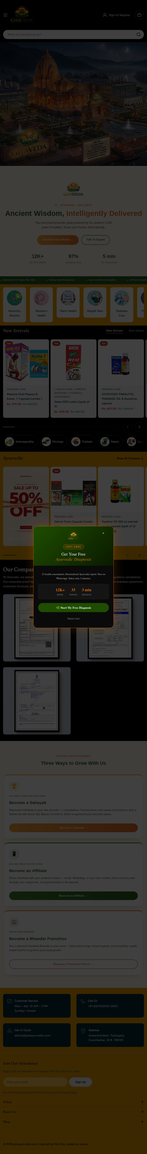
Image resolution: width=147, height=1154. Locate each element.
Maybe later (73, 618)
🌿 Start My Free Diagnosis (73, 607)
